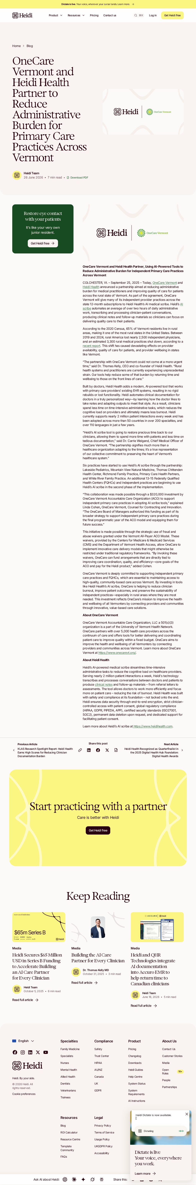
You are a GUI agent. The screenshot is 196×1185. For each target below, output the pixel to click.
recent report (91, 346)
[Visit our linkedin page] (30, 1052)
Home (16, 46)
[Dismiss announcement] (187, 1114)
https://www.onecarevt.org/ (117, 653)
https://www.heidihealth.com (152, 726)
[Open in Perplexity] (101, 1179)
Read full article (22, 1000)
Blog (30, 46)
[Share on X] (107, 750)
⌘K (141, 15)
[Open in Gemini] (83, 1179)
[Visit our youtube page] (45, 1052)
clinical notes (103, 684)
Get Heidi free (172, 15)
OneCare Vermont (165, 283)
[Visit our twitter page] (38, 1052)
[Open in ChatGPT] (65, 1179)
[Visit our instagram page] (22, 1052)
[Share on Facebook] (98, 750)
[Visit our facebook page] (15, 1052)
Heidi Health (91, 287)
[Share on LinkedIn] (89, 750)
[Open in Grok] (92, 1179)
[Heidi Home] (22, 15)
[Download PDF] (116, 750)
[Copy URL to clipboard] (80, 750)
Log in (152, 15)
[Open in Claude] (74, 1179)
